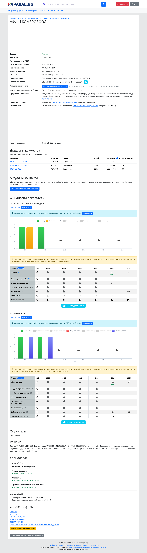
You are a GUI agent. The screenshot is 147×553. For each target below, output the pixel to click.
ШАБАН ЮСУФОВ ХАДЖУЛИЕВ (64, 102)
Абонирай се (122, 4)
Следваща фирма (35, 535)
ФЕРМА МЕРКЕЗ (16, 522)
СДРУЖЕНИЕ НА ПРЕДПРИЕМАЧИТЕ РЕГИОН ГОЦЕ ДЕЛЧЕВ (34, 524)
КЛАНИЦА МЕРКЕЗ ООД (20, 165)
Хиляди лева (15, 207)
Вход (135, 4)
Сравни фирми (16, 10)
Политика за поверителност (77, 545)
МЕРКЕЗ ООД (15, 169)
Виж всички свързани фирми (24, 528)
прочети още (47, 99)
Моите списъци (56, 10)
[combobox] (71, 4)
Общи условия (56, 545)
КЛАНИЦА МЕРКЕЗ (17, 519)
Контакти (95, 545)
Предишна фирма (19, 535)
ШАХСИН (13, 511)
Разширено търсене (36, 10)
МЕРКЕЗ (13, 514)
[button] (37, 273)
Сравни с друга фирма (74, 306)
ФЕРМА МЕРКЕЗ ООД (19, 162)
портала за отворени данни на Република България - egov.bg (86, 547)
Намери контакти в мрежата (56, 86)
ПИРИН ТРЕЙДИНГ (18, 517)
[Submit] (43, 4)
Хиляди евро (26, 207)
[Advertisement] (73, 38)
